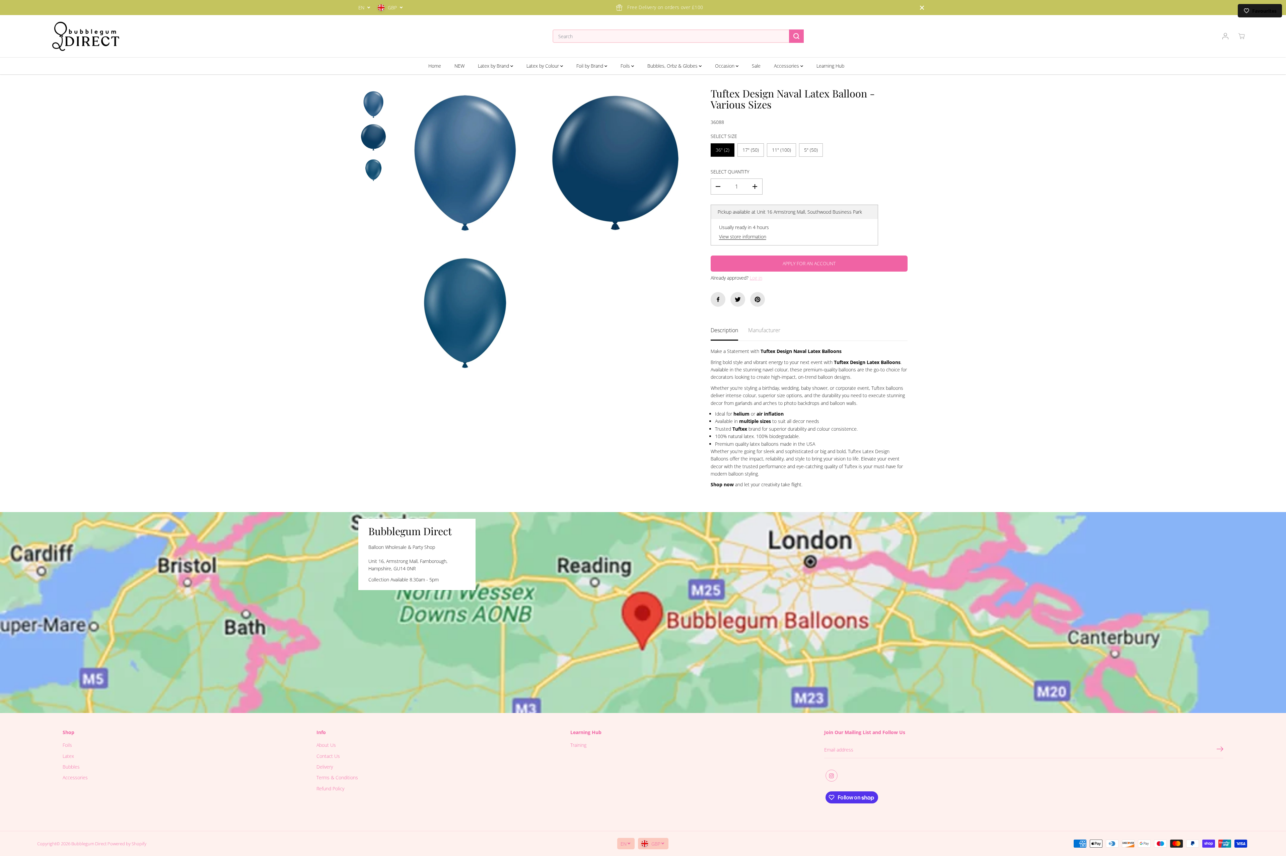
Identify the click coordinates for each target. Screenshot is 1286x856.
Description (724, 330)
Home (434, 66)
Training (578, 745)
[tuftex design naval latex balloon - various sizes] (465, 162)
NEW (459, 66)
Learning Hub (830, 66)
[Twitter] (737, 299)
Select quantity (730, 171)
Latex (68, 756)
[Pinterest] (757, 299)
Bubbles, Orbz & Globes (673, 66)
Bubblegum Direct (88, 844)
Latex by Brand (494, 66)
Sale (756, 66)
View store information (742, 236)
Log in (756, 278)
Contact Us (328, 756)
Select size (724, 136)
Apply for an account (809, 263)
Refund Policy (330, 788)
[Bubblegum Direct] (85, 36)
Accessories (787, 66)
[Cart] (1241, 36)
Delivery (324, 767)
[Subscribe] (1220, 749)
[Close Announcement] (922, 7)
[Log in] (1225, 36)
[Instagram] (831, 775)
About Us (326, 745)
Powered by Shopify (127, 844)
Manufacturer (764, 330)
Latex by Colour (543, 66)
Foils (626, 66)
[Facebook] (718, 299)
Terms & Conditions (337, 777)
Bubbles (71, 767)
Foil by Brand (590, 66)
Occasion (725, 66)
